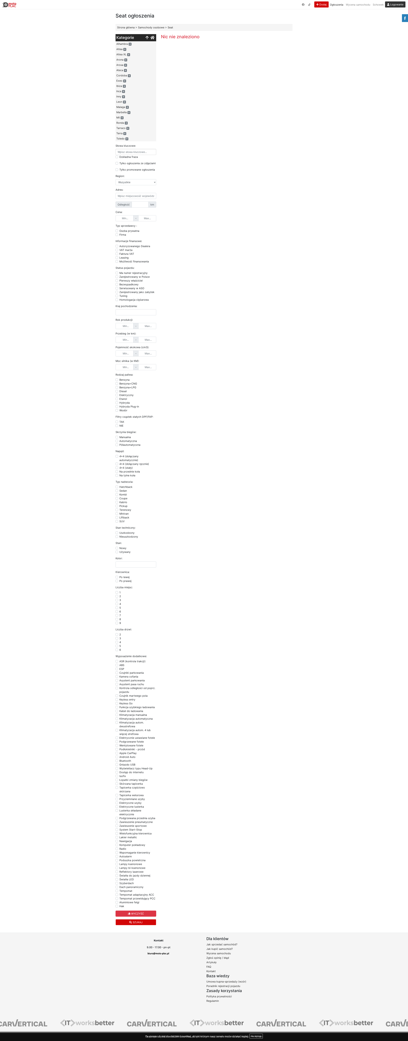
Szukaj (137, 922)
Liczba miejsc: (124, 587)
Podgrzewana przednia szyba (137, 818)
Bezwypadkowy (128, 284)
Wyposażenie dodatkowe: (131, 656)
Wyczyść (137, 913)
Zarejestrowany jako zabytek (136, 292)
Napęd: (120, 451)
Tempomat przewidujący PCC (137, 898)
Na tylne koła (127, 475)
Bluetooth (125, 760)
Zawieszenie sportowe (133, 825)
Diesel (123, 391)
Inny (120, 96)
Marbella (123, 112)
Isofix (122, 776)
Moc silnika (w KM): (127, 361)
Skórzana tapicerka (131, 783)
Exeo (120, 80)
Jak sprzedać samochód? (221, 944)
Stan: (119, 543)
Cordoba (123, 75)
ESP (121, 669)
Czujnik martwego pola (133, 695)
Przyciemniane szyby (132, 799)
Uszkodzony (127, 532)
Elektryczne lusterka (131, 806)
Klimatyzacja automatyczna (136, 718)
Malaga (122, 107)
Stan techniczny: (125, 527)
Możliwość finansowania (134, 261)
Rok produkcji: (124, 319)
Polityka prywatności (219, 996)
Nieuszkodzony (128, 536)
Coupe (123, 498)
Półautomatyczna (129, 444)
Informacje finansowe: (129, 241)
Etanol (123, 398)
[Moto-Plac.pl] (9, 4)
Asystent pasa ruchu (131, 684)
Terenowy (125, 509)
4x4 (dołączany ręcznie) (134, 464)
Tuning (123, 295)
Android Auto (127, 757)
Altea (120, 49)
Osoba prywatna (129, 230)
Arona (121, 59)
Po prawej (125, 581)
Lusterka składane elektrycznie (130, 812)
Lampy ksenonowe (130, 864)
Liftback (124, 517)
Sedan (123, 490)
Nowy (122, 548)
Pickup (123, 506)
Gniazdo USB (127, 764)
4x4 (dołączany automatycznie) (128, 458)
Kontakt (211, 971)
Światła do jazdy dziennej (134, 875)
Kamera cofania (128, 676)
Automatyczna (128, 441)
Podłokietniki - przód (132, 749)
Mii (119, 117)
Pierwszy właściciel (131, 280)
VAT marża (125, 250)
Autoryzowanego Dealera (134, 246)
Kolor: (119, 558)
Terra (120, 133)
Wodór (123, 410)
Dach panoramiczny (131, 887)
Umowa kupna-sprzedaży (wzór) (226, 981)
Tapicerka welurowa (131, 795)
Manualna (125, 437)
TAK (121, 421)
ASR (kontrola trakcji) (132, 661)
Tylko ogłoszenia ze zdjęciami (137, 163)
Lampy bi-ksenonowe (132, 867)
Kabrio (123, 502)
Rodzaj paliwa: (124, 374)
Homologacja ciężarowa (134, 299)
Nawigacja (125, 841)
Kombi (123, 494)
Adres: (119, 189)
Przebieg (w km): (126, 333)
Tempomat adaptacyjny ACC (136, 894)
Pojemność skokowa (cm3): (132, 347)
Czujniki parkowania (131, 672)
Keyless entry (127, 699)
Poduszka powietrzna (132, 860)
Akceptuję (256, 1036)
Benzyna (124, 379)
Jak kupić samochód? (219, 948)
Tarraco (122, 128)
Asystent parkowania (132, 680)
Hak (121, 906)
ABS (121, 665)
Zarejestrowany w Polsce (134, 276)
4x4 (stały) (126, 467)
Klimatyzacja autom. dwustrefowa (131, 724)
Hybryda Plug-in (129, 406)
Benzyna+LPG (127, 387)
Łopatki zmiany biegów (133, 779)
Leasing (124, 257)
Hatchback (125, 486)
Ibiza (120, 86)
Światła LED (126, 879)
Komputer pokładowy (132, 845)
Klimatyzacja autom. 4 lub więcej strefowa (135, 732)
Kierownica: (123, 572)
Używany (125, 551)
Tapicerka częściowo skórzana (132, 789)
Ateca (121, 70)
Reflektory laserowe (131, 871)
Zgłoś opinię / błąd (217, 957)
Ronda (121, 122)
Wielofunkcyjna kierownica (135, 833)
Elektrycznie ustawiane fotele (137, 737)
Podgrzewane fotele (131, 741)
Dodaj (323, 4)
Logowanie (396, 4)
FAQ (208, 966)
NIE (121, 425)
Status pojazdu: (125, 267)
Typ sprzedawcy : (126, 225)
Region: (120, 176)
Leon (120, 101)
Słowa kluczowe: (126, 145)
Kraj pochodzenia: (126, 306)
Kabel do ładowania (131, 711)
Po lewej (124, 577)
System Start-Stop (130, 829)
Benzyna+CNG (128, 383)
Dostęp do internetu (131, 772)
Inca (120, 91)
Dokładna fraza (128, 156)
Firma (122, 234)
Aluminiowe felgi (129, 902)
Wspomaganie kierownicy (134, 852)
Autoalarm (125, 856)
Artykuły (211, 962)
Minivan (124, 513)
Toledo (121, 138)
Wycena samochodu (358, 4)
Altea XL (122, 54)
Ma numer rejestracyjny (133, 273)
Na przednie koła (129, 471)
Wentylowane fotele (131, 745)
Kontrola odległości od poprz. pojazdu (137, 689)
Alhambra (123, 43)
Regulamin (212, 1000)
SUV (122, 521)
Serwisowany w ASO (131, 288)
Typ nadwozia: (124, 481)
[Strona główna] (152, 37)
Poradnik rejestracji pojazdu (223, 986)
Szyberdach (126, 883)
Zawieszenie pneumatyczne (136, 822)
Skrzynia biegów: (126, 432)
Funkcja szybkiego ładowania (137, 707)
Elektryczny (126, 395)
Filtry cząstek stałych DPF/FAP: (134, 416)
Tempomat (125, 890)
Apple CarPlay (128, 753)
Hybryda (124, 402)
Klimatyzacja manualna (133, 714)
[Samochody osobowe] (147, 37)
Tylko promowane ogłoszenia (137, 169)
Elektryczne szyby (130, 802)
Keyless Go (126, 703)
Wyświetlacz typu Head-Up (136, 768)
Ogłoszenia (336, 4)
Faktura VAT (126, 253)
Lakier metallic (128, 837)
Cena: (119, 212)
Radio (122, 848)
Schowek (378, 4)
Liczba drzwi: (124, 629)
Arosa (121, 64)
